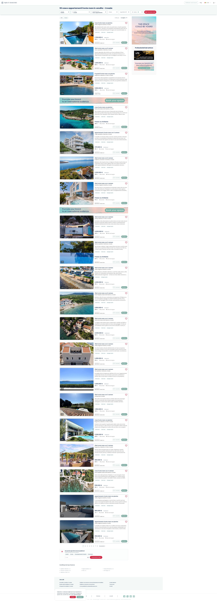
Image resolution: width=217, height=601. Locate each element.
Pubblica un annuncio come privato (87, 584)
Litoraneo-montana (66, 570)
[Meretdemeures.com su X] (127, 596)
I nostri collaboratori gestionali (113, 599)
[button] (77, 33)
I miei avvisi (112, 584)
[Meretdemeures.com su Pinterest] (131, 596)
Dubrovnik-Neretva (109, 568)
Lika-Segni (107, 570)
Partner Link (103, 599)
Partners (98, 596)
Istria (84, 570)
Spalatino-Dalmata (65, 568)
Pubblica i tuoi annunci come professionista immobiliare (91, 582)
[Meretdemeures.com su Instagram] (134, 596)
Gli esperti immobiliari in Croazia (66, 586)
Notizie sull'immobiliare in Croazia (66, 584)
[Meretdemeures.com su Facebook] (124, 596)
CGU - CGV (89, 599)
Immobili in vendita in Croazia (66, 582)
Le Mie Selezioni (113, 582)
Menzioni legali (77, 594)
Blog (201, 2)
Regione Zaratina (86, 568)
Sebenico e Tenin (65, 572)
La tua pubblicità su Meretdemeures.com (88, 586)
